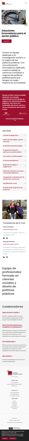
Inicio (14, 401)
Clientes (14, 405)
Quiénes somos (14, 407)
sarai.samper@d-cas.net (10, 229)
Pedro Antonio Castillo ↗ (11, 312)
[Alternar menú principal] (25, 3)
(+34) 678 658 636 (14, 392)
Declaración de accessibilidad (14, 422)
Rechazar (12, 438)
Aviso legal (14, 418)
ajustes (21, 435)
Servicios (14, 402)
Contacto (14, 408)
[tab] (14, 135)
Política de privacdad (14, 420)
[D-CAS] (6, 3)
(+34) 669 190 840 (14, 394)
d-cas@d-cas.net (14, 396)
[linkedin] (7, 238)
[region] (14, 22)
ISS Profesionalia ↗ (9, 341)
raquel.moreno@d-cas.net (10, 244)
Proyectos (14, 404)
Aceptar (5, 438)
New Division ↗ (7, 356)
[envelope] (4, 238)
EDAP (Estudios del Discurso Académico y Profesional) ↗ (12, 326)
